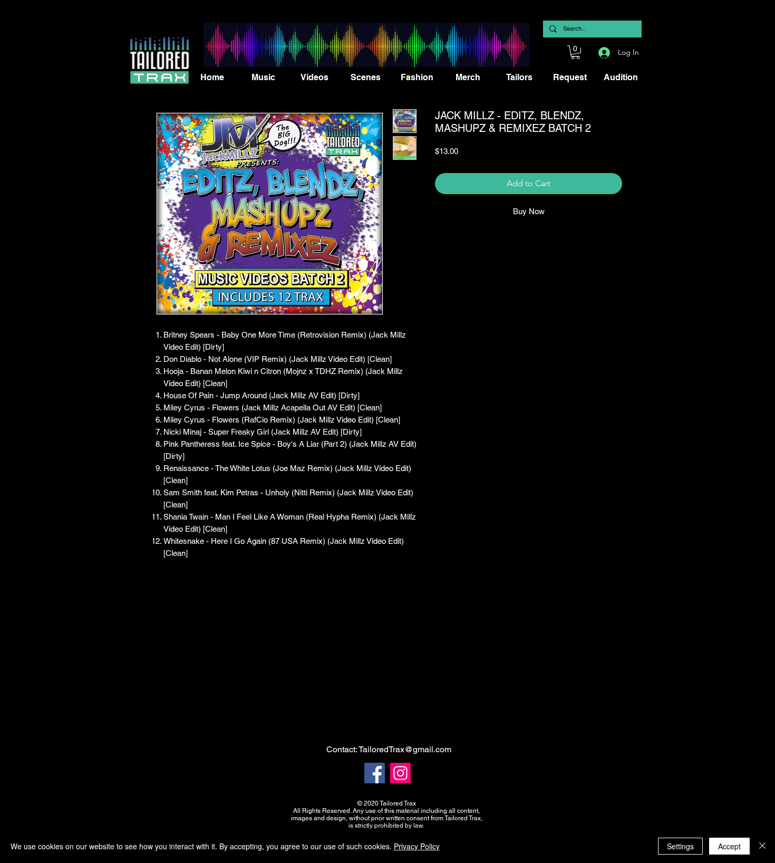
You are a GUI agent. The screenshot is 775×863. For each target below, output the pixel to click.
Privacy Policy (417, 846)
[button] (575, 52)
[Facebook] (374, 773)
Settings (680, 846)
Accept (729, 846)
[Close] (762, 846)
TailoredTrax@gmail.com (405, 749)
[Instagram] (400, 773)
